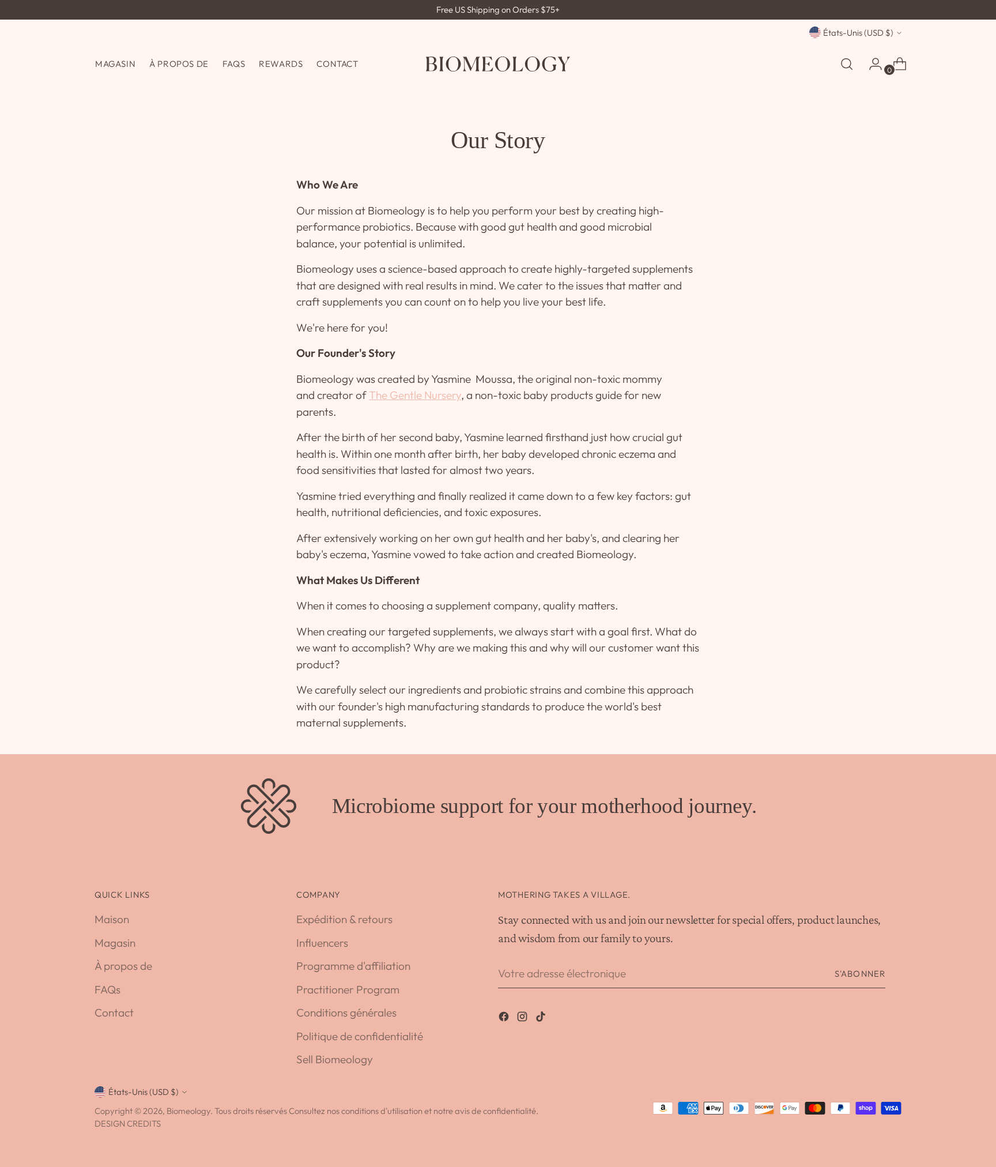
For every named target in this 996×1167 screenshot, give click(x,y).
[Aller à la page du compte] (870, 64)
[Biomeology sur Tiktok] (542, 1018)
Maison (112, 919)
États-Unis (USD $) (858, 32)
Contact (114, 1012)
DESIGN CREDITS (128, 1123)
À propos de (123, 966)
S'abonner (860, 973)
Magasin (115, 943)
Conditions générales (346, 1012)
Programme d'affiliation (353, 966)
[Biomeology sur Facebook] (505, 1018)
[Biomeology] (498, 64)
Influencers (322, 943)
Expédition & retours (344, 919)
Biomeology (188, 1110)
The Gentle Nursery (415, 395)
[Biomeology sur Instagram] (523, 1018)
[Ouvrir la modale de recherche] (846, 64)
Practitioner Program (347, 989)
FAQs (107, 989)
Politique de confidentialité (359, 1036)
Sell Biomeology (334, 1059)
